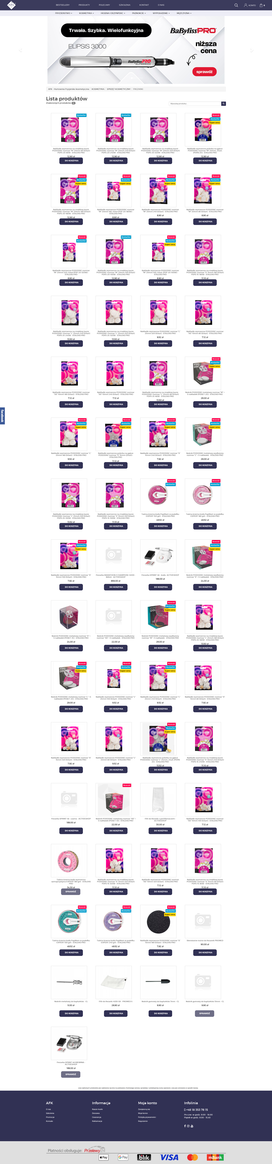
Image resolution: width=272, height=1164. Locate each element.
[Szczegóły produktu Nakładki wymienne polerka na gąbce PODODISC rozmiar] (203, 129)
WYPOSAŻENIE (160, 13)
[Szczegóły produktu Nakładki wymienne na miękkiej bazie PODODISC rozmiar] (69, 129)
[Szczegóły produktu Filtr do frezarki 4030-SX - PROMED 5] (114, 982)
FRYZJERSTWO (63, 13)
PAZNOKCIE (138, 13)
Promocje (50, 1117)
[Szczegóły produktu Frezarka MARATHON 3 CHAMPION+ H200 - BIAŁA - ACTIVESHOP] (114, 555)
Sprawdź (70, 892)
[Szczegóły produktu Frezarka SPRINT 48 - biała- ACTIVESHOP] (158, 555)
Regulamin (143, 1121)
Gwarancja (96, 1117)
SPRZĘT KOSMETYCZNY (118, 89)
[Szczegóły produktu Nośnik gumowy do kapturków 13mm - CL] (203, 982)
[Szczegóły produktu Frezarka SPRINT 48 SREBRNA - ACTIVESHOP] (69, 1043)
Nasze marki (97, 1109)
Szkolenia (124, 5)
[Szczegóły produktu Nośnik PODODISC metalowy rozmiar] (203, 373)
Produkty (84, 5)
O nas (161, 5)
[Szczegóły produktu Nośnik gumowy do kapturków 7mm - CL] (158, 982)
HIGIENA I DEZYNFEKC (112, 13)
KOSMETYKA (85, 13)
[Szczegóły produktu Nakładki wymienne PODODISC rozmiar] (114, 190)
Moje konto (143, 1113)
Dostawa (96, 1113)
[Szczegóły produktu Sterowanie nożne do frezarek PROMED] (203, 921)
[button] (20, 50)
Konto (252, 6)
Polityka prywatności (147, 1117)
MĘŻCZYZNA (183, 13)
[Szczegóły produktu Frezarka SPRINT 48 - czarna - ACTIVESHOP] (69, 799)
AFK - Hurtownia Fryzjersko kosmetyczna (68, 89)
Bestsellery (63, 5)
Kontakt (144, 5)
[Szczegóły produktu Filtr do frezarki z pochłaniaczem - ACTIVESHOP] (158, 799)
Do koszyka (71, 161)
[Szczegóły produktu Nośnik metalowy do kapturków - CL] (69, 982)
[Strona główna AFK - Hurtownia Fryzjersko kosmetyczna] (11, 5)
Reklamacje (97, 1121)
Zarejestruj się (144, 1109)
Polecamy (104, 5)
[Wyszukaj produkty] (236, 6)
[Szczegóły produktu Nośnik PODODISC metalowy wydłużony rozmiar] (203, 433)
